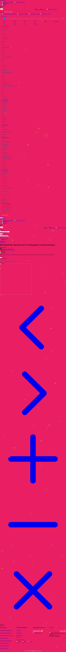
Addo (4, 21)
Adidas (14, 21)
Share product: (2, 624)
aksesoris (3, 67)
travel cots (4, 119)
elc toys (3, 213)
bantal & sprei (5, 129)
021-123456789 (19, 635)
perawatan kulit (4, 174)
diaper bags (4, 121)
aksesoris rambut (4, 35)
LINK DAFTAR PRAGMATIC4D (6, 640)
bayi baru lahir (4, 104)
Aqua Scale (56, 21)
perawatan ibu (5, 185)
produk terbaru (5, 27)
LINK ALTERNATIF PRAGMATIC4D (6, 635)
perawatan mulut (4, 181)
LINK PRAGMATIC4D (4, 638)
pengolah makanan (6, 156)
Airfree (25, 21)
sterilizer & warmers (6, 141)
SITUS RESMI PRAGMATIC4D (5, 630)
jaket (2, 79)
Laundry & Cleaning (5, 191)
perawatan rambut (4, 179)
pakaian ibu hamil (5, 83)
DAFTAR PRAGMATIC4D (4, 643)
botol (3, 139)
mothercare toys (4, 211)
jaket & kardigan (4, 65)
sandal (3, 52)
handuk (3, 202)
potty (3, 197)
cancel (1, 233)
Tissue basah (4, 189)
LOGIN (38, 9)
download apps (10, 2)
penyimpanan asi (4, 164)
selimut (3, 127)
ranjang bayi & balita (6, 131)
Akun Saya (2, 216)
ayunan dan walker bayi (7, 205)
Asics (4, 23)
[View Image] (0, 623)
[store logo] (8, 12)
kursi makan (4, 169)
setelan (3, 77)
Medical (3, 193)
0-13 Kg (3, 112)
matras (3, 136)
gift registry (23, 2)
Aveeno (14, 23)
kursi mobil (4, 110)
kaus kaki (3, 54)
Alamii (35, 21)
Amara (45, 21)
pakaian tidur (4, 39)
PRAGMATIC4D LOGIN (4, 648)
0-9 (63, 18)
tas (2, 31)
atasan (3, 58)
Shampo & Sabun (4, 177)
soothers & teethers (6, 144)
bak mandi (4, 199)
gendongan (4, 116)
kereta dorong (5, 102)
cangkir (3, 150)
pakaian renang (5, 70)
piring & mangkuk (4, 152)
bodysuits (3, 44)
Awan (25, 23)
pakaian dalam (4, 81)
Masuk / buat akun (5, 238)
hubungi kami (18, 630)
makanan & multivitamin (7, 158)
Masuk (1, 217)
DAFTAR (44, 9)
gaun (2, 62)
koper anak (4, 108)
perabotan (4, 133)
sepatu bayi (3, 49)
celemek (3, 146)
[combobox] (5, 231)
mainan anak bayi (5, 209)
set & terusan (4, 41)
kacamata (3, 33)
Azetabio (35, 23)
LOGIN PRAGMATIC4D (4, 645)
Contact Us (55, 9)
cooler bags (3, 166)
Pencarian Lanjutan (3, 232)
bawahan (3, 60)
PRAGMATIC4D (8, 254)
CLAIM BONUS (8, 261)
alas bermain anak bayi (6, 207)
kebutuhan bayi (5, 37)
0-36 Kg (3, 114)
